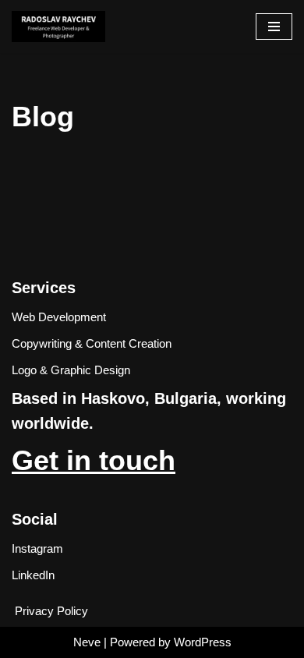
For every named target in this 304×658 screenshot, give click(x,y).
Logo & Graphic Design (71, 370)
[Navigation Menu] (274, 26)
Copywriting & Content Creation (91, 343)
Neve (87, 642)
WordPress (203, 642)
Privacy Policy (51, 610)
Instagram (37, 548)
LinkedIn (33, 575)
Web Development (59, 317)
